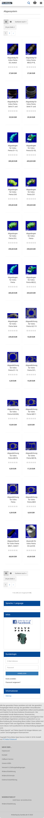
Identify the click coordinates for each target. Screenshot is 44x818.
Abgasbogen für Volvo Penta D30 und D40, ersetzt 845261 (13, 192)
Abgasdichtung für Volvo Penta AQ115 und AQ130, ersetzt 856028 (31, 323)
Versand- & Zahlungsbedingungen (13, 767)
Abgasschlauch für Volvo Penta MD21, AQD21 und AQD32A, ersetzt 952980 (13, 543)
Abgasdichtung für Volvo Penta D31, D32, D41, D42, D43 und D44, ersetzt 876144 (31, 367)
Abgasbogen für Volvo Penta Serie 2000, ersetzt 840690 (13, 323)
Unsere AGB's (6, 763)
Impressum (6, 751)
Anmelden (22, 673)
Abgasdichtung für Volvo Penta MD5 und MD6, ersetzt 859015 (31, 499)
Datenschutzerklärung (9, 780)
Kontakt (4, 755)
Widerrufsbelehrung (9, 771)
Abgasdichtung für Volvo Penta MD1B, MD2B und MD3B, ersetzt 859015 (13, 455)
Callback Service (7, 759)
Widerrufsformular (8, 776)
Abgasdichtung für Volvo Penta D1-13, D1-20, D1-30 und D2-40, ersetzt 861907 (13, 367)
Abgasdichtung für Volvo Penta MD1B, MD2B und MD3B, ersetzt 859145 (31, 455)
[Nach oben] (37, 814)
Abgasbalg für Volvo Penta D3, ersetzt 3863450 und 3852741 (12, 60)
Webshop (14, 815)
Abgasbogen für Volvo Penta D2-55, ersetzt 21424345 (31, 148)
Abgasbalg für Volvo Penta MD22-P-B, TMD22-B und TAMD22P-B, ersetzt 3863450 (31, 60)
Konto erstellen (11, 679)
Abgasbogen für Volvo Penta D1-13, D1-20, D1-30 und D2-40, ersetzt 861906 (13, 148)
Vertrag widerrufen (22, 800)
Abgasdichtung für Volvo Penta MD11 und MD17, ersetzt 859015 (31, 411)
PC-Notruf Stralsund (10, 739)
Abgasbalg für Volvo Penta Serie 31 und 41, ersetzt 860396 (31, 104)
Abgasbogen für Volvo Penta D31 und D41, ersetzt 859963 (31, 192)
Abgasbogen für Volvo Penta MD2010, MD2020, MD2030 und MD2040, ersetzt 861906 (13, 280)
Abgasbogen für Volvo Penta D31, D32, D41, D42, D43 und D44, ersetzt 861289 (13, 236)
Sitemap (8, 696)
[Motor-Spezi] (6, 3)
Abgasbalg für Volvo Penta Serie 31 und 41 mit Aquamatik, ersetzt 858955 (12, 104)
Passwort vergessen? (13, 682)
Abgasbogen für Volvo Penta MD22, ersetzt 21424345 (31, 280)
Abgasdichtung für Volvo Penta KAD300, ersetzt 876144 (13, 411)
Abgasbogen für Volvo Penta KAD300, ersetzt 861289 (31, 236)
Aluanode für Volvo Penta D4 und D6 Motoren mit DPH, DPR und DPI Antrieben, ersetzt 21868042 (31, 543)
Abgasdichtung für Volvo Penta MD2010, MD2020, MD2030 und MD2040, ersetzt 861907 (13, 499)
